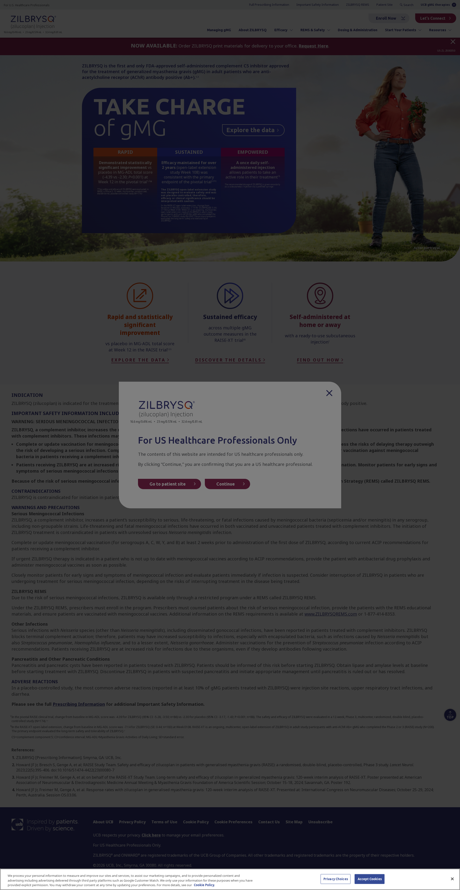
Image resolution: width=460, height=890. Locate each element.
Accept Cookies (370, 879)
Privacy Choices (335, 879)
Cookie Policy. (204, 885)
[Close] (452, 878)
